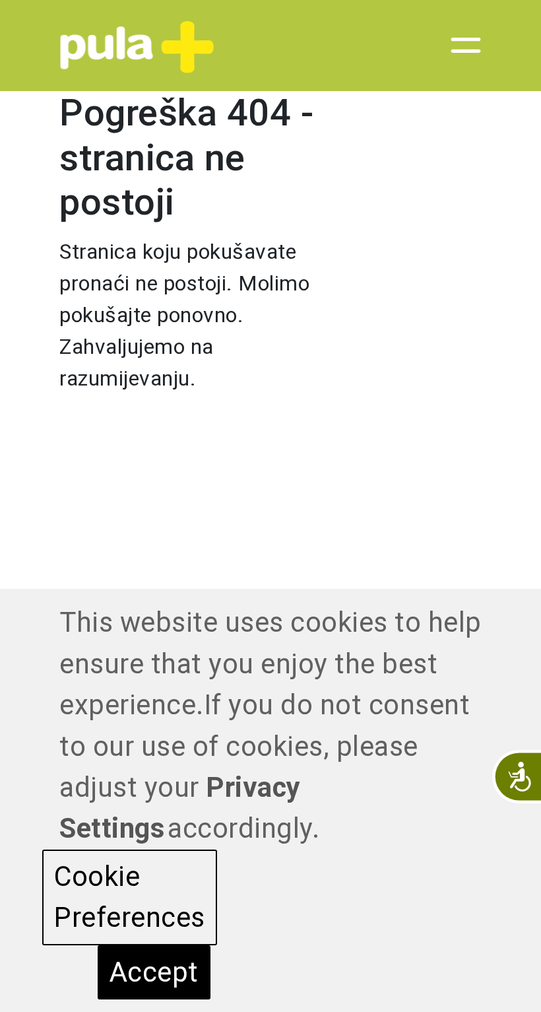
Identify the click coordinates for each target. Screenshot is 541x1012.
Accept (154, 972)
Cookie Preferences (129, 896)
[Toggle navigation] (458, 45)
